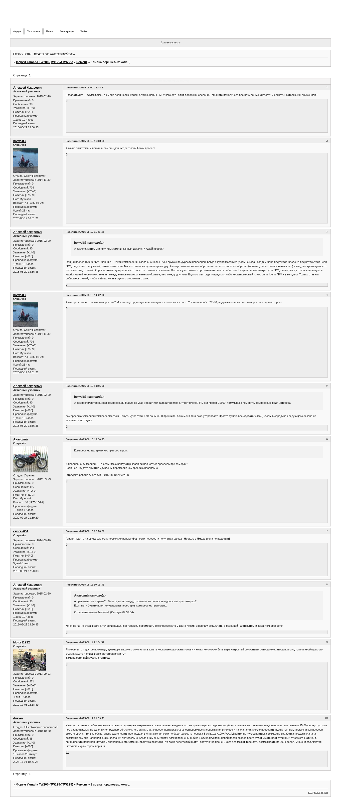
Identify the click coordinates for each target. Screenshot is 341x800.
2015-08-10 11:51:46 (92, 231)
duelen (18, 718)
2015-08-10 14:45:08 (92, 386)
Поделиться (73, 87)
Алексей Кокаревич (27, 87)
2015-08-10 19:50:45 (92, 439)
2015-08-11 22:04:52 (92, 642)
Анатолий (20, 439)
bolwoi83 (19, 141)
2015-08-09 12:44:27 (92, 87)
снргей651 (20, 531)
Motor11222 (21, 642)
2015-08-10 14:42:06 (92, 295)
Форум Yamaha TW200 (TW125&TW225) (44, 62)
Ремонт (81, 62)
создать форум (318, 792)
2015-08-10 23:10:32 (92, 531)
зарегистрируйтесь (62, 53)
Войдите (38, 53)
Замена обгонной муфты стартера (88, 657)
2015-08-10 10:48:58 (92, 141)
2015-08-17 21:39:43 (92, 718)
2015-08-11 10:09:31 (92, 584)
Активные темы (170, 42)
